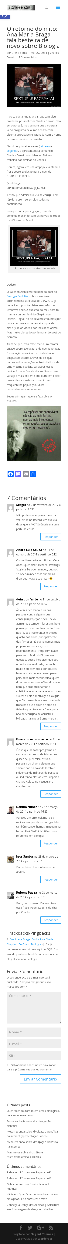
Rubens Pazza (26, 892)
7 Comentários (28, 57)
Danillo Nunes (26, 807)
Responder (50, 537)
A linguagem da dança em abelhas (32, 1209)
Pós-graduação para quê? (35, 1172)
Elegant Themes (42, 1234)
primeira (45, 146)
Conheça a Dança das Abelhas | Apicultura (33, 1205)
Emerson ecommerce (32, 739)
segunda (12, 150)
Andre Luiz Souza (29, 550)
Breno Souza (20, 52)
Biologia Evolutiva (18, 296)
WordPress (45, 1238)
